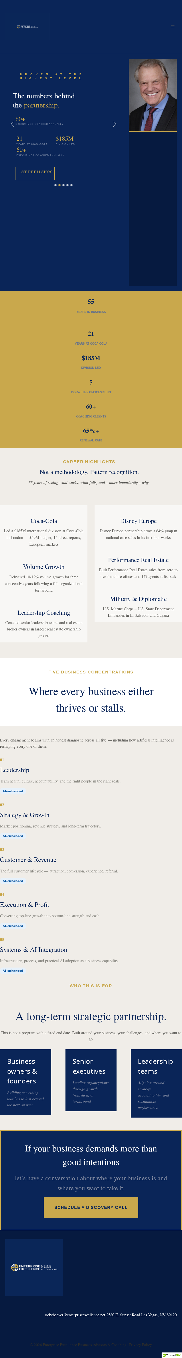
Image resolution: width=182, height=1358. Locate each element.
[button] (12, 124)
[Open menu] (172, 26)
